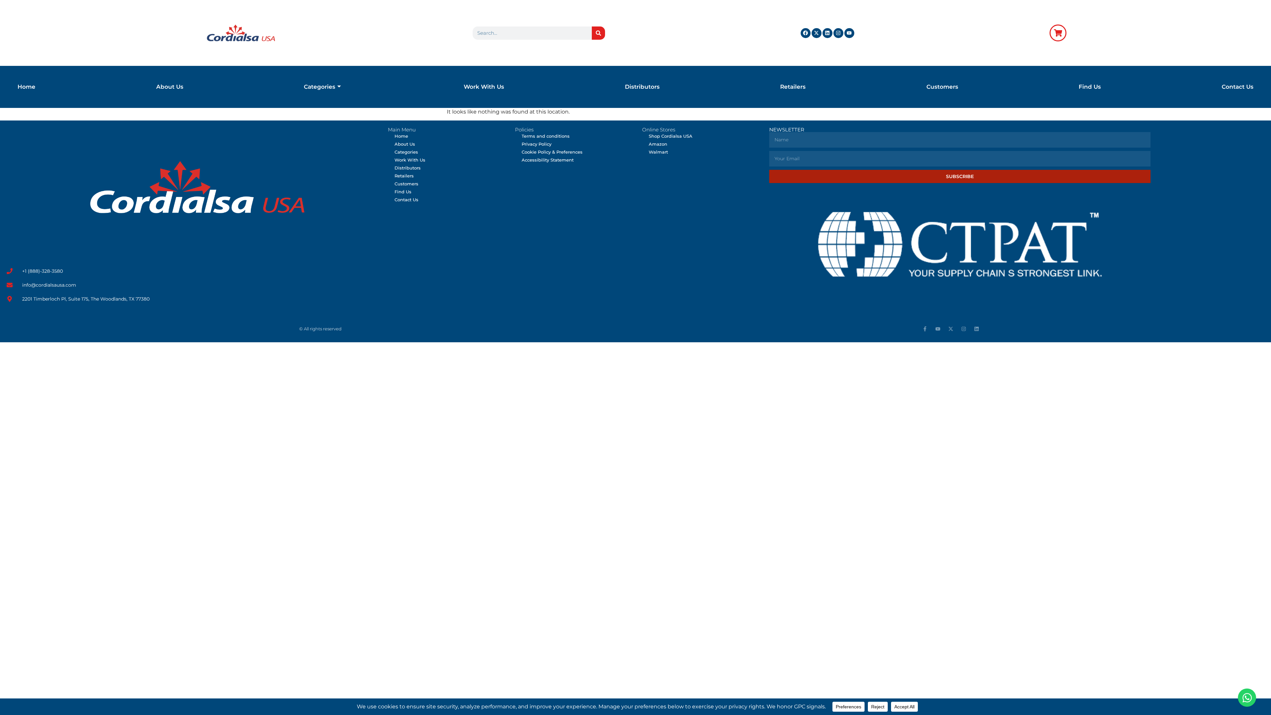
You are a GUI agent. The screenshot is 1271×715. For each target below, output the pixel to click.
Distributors (642, 86)
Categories (319, 86)
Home (26, 86)
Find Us (1090, 86)
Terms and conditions (546, 136)
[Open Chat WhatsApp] (1247, 698)
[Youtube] (849, 33)
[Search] (598, 33)
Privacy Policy (536, 144)
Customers (942, 86)
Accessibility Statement (548, 160)
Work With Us (484, 86)
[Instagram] (838, 33)
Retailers (793, 86)
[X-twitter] (817, 33)
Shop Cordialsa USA (670, 136)
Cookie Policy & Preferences (552, 152)
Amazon (658, 144)
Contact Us (1237, 86)
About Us (169, 86)
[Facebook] (806, 33)
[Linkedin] (827, 33)
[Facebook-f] (924, 328)
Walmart (658, 152)
